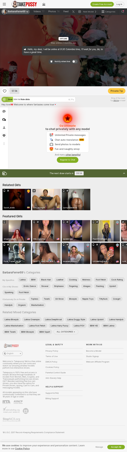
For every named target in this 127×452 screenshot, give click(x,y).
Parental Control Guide (56, 373)
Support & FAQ (52, 393)
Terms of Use (52, 356)
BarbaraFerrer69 (12, 272)
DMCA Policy (51, 362)
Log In (119, 4)
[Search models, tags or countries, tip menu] (122, 11)
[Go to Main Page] (24, 4)
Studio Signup (92, 356)
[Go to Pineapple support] (26, 411)
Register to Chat (67, 160)
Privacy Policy (52, 351)
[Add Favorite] (5, 91)
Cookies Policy (52, 367)
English (10, 353)
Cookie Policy (22, 448)
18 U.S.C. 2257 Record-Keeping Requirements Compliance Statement (33, 432)
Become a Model (93, 351)
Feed (65, 11)
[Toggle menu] (4, 4)
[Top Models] (44, 4)
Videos (38, 11)
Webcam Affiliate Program (97, 362)
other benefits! (73, 155)
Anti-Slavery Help (53, 378)
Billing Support (52, 398)
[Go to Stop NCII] (12, 419)
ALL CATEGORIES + (66, 332)
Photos (54, 11)
